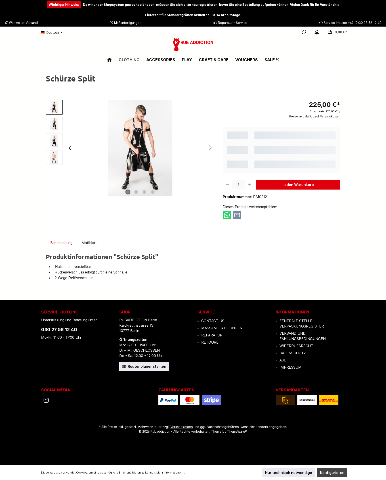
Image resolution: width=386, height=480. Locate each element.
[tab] (61, 242)
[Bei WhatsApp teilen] (227, 215)
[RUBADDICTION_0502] (140, 148)
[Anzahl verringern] (227, 184)
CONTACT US (212, 321)
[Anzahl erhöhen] (249, 184)
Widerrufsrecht (296, 346)
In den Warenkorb (298, 184)
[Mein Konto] (316, 32)
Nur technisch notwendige (288, 472)
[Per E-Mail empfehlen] (237, 215)
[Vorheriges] (70, 148)
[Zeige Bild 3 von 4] (144, 192)
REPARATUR (211, 335)
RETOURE (209, 342)
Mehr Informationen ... (170, 472)
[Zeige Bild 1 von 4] (128, 192)
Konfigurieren (332, 472)
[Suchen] (303, 32)
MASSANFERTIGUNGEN (221, 328)
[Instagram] (46, 400)
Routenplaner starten (146, 366)
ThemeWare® (237, 431)
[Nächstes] (210, 148)
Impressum (290, 367)
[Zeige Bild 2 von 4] (136, 192)
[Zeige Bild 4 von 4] (153, 192)
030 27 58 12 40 (59, 329)
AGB (283, 360)
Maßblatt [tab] (89, 242)
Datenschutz (292, 353)
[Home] (109, 60)
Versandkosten (181, 427)
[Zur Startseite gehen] (193, 44)
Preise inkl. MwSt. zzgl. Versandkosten (314, 116)
